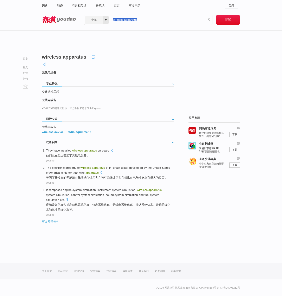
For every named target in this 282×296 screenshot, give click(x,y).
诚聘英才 (128, 271)
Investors (63, 271)
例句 (25, 78)
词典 (45, 5)
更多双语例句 (50, 221)
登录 (231, 5)
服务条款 (191, 287)
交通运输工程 (50, 91)
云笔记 (100, 5)
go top (25, 86)
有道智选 (79, 271)
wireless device (53, 132)
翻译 (60, 5)
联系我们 (144, 271)
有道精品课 (79, 5)
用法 (25, 73)
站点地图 (160, 271)
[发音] (44, 64)
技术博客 (111, 271)
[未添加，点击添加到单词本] (94, 56)
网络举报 (176, 271)
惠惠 (117, 5)
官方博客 (95, 271)
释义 (25, 67)
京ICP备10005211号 (228, 287)
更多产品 (134, 5)
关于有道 (47, 271)
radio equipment (79, 132)
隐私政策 (180, 287)
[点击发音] (112, 151)
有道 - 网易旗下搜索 (59, 20)
